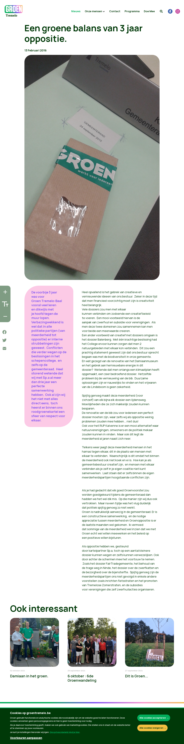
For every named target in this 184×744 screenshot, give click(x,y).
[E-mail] (4, 348)
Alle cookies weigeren (151, 727)
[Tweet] (4, 340)
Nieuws (75, 11)
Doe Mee (149, 11)
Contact (114, 11)
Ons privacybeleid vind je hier (65, 732)
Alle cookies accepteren (152, 717)
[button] (161, 11)
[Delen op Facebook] (4, 332)
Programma (132, 11)
